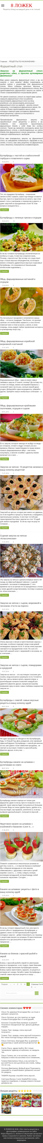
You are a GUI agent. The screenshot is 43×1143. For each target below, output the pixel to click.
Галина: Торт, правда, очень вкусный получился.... (16, 1031)
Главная (3, 61)
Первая (4, 984)
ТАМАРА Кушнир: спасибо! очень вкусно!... (18, 1076)
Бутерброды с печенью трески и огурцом (20, 217)
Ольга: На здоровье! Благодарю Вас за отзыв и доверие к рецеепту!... (20, 1013)
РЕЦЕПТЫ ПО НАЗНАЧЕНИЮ (22, 61)
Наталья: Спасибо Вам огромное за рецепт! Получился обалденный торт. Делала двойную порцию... (20, 1025)
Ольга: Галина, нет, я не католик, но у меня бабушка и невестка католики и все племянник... (20, 1057)
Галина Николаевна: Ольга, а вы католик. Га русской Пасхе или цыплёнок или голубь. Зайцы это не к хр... (21, 1063)
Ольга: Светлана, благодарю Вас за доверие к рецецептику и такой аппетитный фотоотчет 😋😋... (20, 1043)
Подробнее (5, 210)
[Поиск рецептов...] (36, 993)
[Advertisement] (21, 33)
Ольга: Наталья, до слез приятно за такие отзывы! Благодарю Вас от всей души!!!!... (18, 1018)
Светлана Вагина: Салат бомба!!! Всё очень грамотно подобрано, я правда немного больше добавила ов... (21, 1081)
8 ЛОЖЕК (21, 5)
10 (14, 221)
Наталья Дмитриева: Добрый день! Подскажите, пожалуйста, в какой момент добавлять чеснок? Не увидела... (21, 1070)
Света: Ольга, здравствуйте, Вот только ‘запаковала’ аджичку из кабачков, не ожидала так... (20, 1050)
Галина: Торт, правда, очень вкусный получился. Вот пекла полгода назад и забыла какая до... (21, 1036)
